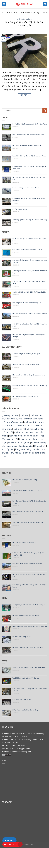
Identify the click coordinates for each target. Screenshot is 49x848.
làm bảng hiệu (26, 446)
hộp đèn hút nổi (31, 436)
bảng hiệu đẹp (33, 449)
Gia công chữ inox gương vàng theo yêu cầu (26, 364)
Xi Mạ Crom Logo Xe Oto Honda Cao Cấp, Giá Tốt (28, 667)
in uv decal (12, 446)
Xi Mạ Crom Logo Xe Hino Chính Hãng (25, 710)
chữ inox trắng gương (12, 422)
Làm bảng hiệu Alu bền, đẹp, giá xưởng (25, 396)
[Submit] (44, 110)
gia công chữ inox (10, 415)
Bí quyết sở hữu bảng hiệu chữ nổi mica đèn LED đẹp (29, 385)
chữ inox (24, 415)
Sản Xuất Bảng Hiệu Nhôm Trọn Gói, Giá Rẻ (27, 490)
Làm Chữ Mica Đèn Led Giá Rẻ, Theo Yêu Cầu (27, 512)
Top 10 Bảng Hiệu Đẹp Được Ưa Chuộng (25, 678)
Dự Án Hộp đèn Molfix (19, 209)
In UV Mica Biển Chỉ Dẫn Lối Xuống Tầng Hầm (27, 647)
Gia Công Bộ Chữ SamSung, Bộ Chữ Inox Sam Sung (29, 220)
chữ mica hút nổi (21, 429)
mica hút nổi (37, 429)
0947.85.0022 (10, 844)
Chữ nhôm (21, 19)
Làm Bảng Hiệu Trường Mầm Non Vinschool (27, 145)
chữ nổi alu (16, 453)
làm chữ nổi (40, 446)
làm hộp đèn (8, 449)
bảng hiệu (20, 449)
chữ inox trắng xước (34, 422)
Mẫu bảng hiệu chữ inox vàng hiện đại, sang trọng (28, 375)
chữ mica (18, 432)
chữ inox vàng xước (33, 419)
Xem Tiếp (24, 95)
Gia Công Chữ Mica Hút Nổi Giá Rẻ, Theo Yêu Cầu (29, 292)
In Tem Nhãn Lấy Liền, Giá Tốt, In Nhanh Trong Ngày (29, 626)
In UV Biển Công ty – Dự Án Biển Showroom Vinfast (29, 156)
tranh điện (28, 453)
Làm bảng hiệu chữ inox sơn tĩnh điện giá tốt (26, 303)
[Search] (45, 4)
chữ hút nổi (7, 432)
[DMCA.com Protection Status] (6, 755)
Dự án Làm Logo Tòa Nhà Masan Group (25, 188)
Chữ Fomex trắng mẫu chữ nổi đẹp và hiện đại (27, 522)
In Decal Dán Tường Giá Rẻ (21, 637)
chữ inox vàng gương (12, 419)
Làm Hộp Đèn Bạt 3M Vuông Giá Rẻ (24, 542)
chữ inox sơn (36, 415)
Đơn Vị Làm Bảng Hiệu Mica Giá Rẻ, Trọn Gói (27, 249)
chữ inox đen (8, 425)
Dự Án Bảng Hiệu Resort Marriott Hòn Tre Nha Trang (29, 124)
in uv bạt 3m (23, 442)
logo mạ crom (15, 436)
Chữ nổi (29, 19)
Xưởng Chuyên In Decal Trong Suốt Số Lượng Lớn (29, 605)
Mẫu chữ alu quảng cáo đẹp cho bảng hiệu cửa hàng (29, 313)
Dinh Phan (31, 845)
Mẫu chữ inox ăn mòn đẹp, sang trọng (24, 480)
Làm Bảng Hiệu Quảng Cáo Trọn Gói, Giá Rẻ (27, 563)
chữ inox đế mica (24, 425)
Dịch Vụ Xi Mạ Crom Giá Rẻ (21, 699)
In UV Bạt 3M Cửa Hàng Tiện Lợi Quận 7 (25, 615)
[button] (4, 4)
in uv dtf (12, 442)
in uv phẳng (31, 439)
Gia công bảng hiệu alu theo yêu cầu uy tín (26, 354)
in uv (21, 439)
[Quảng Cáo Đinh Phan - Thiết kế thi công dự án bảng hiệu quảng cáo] (24, 4)
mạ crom (29, 432)
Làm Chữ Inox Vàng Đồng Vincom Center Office (28, 135)
